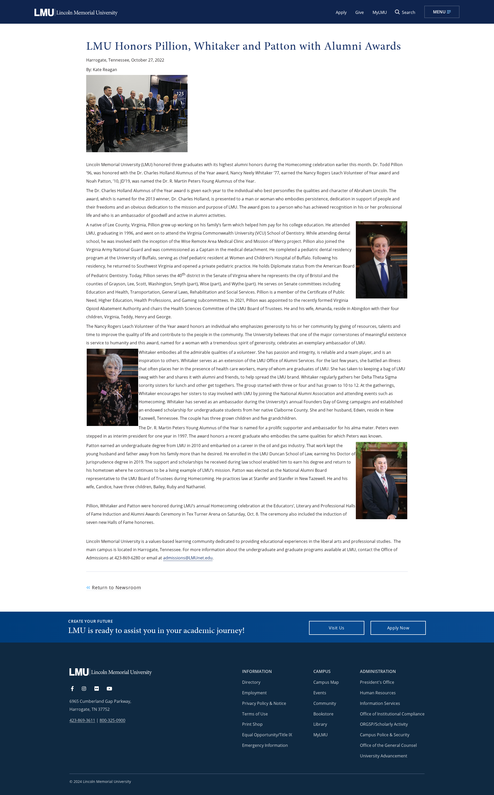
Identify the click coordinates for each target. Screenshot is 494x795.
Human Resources (378, 693)
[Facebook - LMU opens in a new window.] (74, 689)
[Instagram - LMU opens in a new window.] (87, 689)
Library (320, 724)
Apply (341, 12)
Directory (251, 682)
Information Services (380, 703)
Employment (254, 693)
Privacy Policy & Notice (264, 703)
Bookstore (323, 714)
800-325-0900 (112, 720)
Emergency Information (265, 745)
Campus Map (326, 682)
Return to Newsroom (115, 588)
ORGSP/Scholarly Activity (384, 724)
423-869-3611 (82, 720)
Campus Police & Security (384, 735)
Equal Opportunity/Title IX (267, 735)
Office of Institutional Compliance (392, 714)
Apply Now (398, 628)
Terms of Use (255, 714)
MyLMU (380, 12)
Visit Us (337, 628)
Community (324, 703)
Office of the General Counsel (388, 745)
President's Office (377, 682)
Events (319, 693)
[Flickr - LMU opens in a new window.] (99, 689)
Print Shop (252, 724)
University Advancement (383, 756)
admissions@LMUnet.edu (188, 558)
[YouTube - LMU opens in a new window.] (112, 689)
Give (359, 12)
